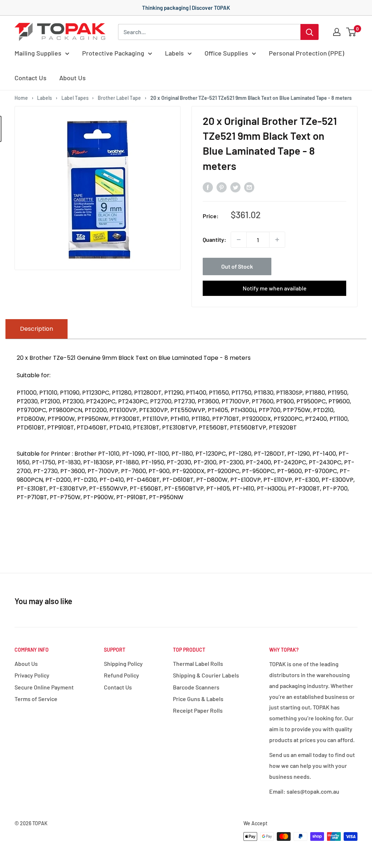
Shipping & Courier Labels (206, 675)
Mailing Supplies (38, 53)
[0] (351, 32)
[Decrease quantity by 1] (238, 239)
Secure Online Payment (44, 687)
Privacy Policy (32, 675)
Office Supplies (226, 53)
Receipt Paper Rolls (198, 710)
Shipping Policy (123, 663)
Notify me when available (275, 288)
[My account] (336, 32)
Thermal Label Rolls (198, 663)
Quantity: (214, 239)
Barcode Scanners (196, 687)
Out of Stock (237, 266)
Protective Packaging (113, 53)
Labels (174, 53)
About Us (72, 78)
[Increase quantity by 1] (277, 239)
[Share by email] (249, 186)
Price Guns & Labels (198, 698)
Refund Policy (121, 675)
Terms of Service (36, 698)
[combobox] (209, 32)
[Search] (309, 32)
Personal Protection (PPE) (306, 53)
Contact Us (30, 78)
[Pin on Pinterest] (222, 186)
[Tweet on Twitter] (235, 186)
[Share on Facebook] (208, 186)
